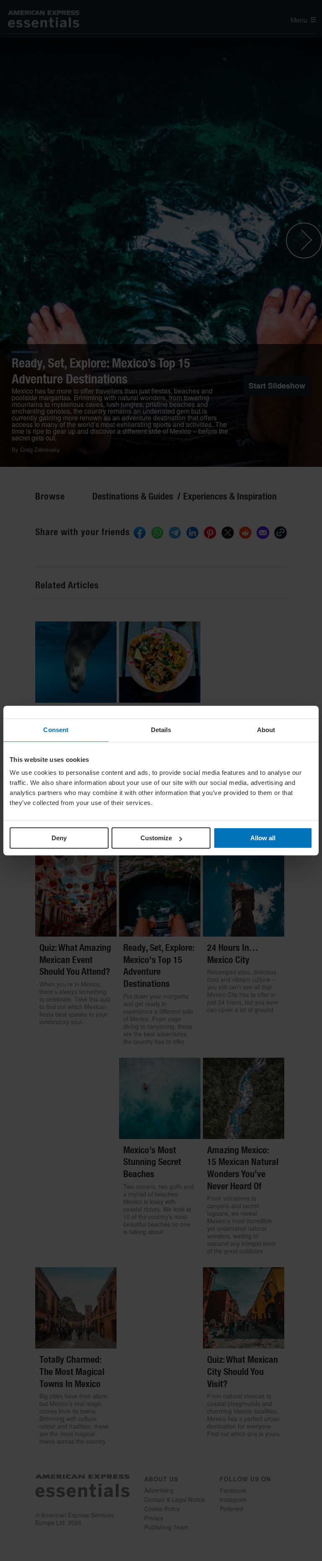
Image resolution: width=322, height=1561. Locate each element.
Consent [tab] (55, 729)
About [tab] (266, 729)
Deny (59, 837)
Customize (156, 837)
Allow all (262, 837)
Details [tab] (161, 729)
